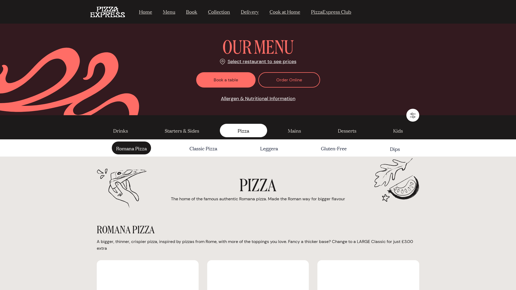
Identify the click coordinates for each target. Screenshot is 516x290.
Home (145, 11)
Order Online (289, 80)
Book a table (226, 80)
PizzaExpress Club (331, 11)
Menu (169, 11)
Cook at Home (285, 11)
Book (191, 11)
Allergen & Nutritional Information (258, 99)
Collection (219, 11)
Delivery (250, 11)
